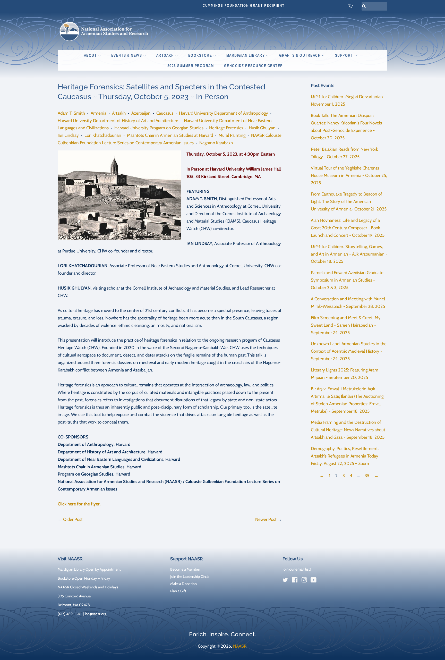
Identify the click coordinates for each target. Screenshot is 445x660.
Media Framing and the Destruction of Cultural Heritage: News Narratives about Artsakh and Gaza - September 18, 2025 (348, 430)
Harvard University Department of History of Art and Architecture (118, 120)
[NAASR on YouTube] (313, 581)
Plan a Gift (178, 591)
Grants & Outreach (300, 55)
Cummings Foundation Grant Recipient (244, 5)
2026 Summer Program (190, 65)
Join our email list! (297, 569)
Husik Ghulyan (262, 127)
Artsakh (165, 55)
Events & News (127, 55)
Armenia (98, 113)
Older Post (73, 519)
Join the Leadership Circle (189, 576)
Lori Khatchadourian (102, 135)
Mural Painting (232, 135)
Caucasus (164, 113)
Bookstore (200, 55)
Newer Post (266, 519)
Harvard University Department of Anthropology (223, 113)
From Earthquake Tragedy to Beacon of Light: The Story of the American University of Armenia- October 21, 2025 (349, 201)
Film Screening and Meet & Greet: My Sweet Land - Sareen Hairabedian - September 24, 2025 (346, 325)
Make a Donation (183, 583)
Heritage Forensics (226, 127)
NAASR (239, 646)
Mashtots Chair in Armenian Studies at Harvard (170, 135)
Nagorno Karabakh (216, 142)
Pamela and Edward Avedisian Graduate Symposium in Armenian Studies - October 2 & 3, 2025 (347, 280)
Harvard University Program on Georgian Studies (158, 127)
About (91, 55)
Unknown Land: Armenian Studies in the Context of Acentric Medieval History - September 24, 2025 (349, 351)
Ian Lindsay (68, 135)
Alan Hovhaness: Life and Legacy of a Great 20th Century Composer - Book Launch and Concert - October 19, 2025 (347, 228)
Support (344, 55)
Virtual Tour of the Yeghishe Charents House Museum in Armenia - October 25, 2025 (349, 175)
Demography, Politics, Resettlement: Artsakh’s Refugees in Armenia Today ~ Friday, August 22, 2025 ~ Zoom (346, 456)
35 (367, 475)
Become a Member (185, 569)
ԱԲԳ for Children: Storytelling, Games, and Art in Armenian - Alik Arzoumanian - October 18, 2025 (349, 254)
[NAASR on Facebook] (295, 581)
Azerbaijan (141, 113)
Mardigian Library (246, 55)
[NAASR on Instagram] (304, 581)
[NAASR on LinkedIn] (323, 581)
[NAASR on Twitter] (285, 581)
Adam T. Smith (71, 113)
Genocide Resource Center (253, 65)
